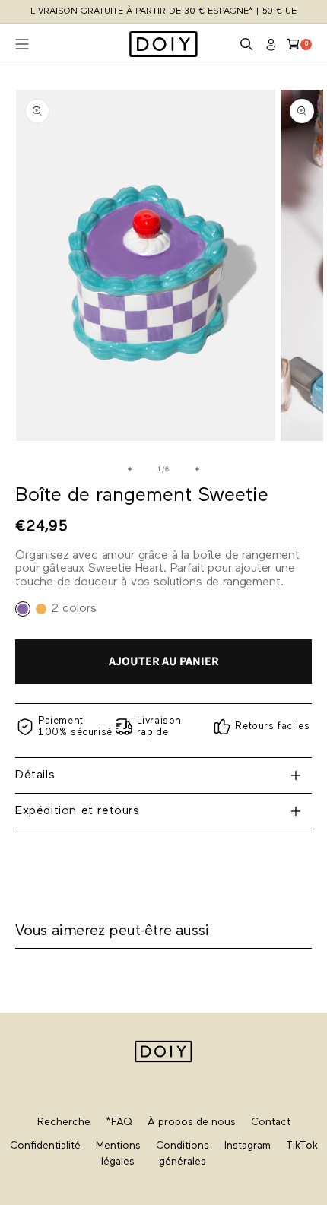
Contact (270, 1122)
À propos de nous (192, 1122)
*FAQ (119, 1122)
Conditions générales (182, 1154)
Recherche (63, 1122)
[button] (246, 44)
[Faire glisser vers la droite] (197, 469)
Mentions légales (118, 1154)
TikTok (302, 1146)
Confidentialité (45, 1146)
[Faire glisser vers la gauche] (130, 469)
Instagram (247, 1146)
